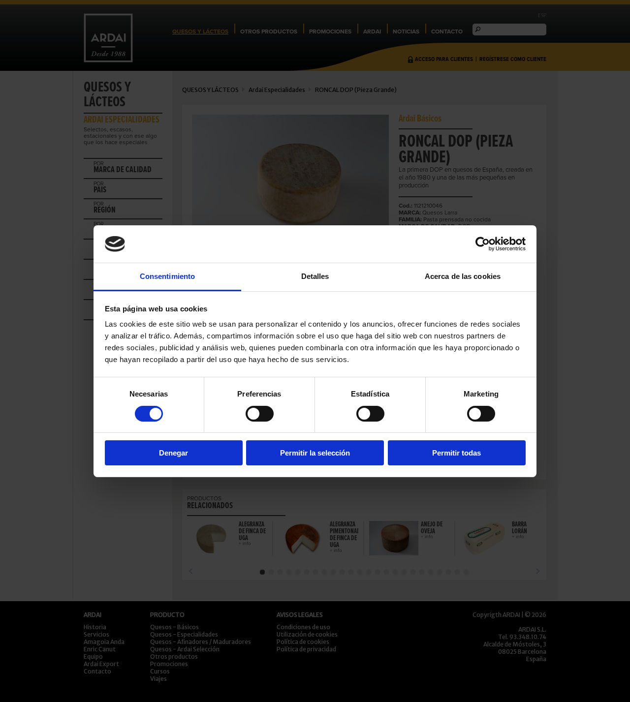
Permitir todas (456, 453)
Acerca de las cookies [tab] (463, 276)
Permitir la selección (315, 453)
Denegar (173, 453)
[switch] (260, 414)
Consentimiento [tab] (167, 276)
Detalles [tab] (315, 276)
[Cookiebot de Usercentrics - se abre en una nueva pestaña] (483, 244)
